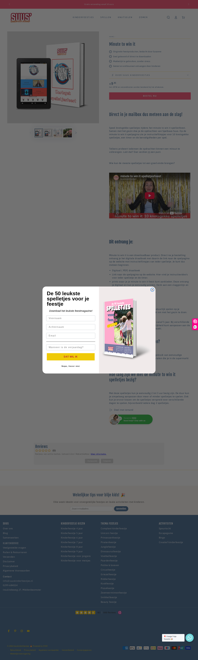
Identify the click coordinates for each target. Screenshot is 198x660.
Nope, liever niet (71, 366)
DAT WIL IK (71, 356)
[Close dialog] (152, 289)
